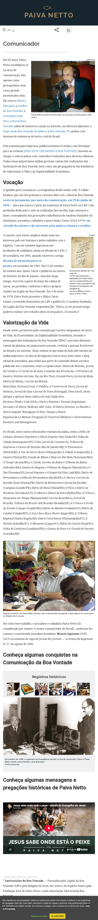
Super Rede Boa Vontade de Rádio (24, 131)
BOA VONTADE (67, 151)
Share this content (56, 30)
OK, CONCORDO (57, 916)
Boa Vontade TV (60, 131)
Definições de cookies (39, 916)
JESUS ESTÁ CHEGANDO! (39, 151)
